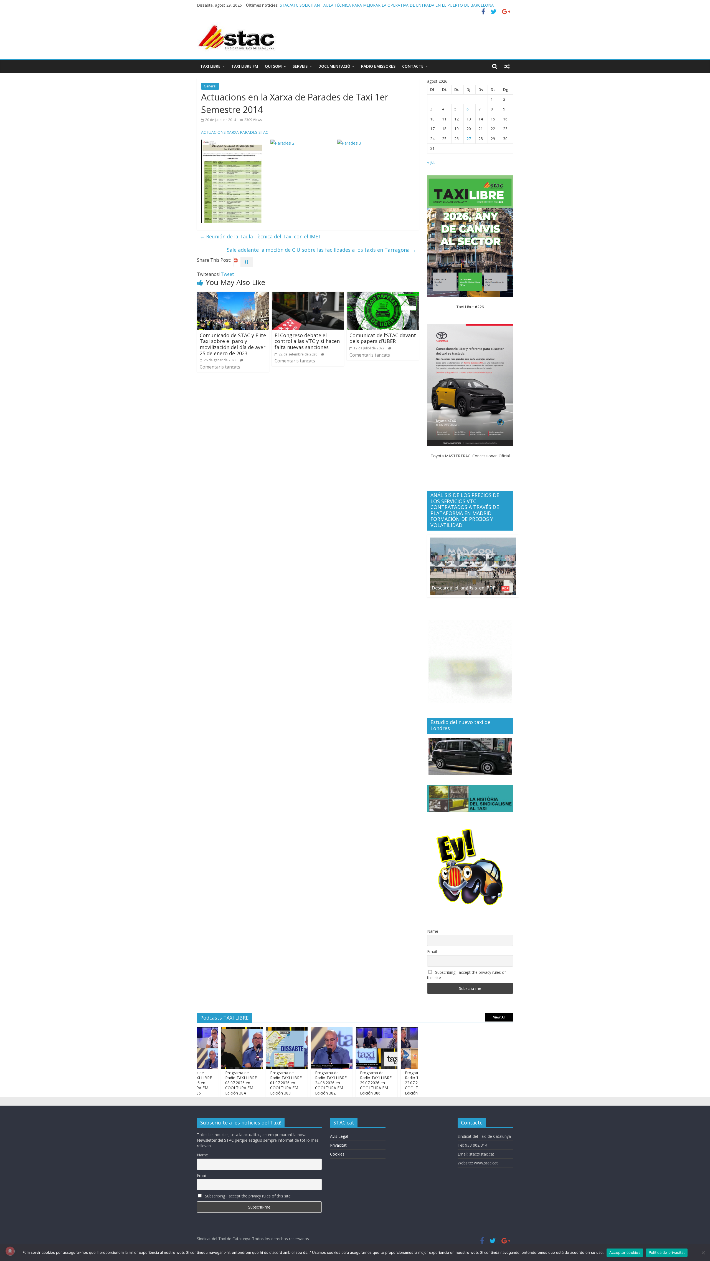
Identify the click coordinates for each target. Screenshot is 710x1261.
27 (468, 138)
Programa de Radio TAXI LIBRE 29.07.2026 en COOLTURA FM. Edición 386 (347, 5)
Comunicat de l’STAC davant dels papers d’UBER (382, 338)
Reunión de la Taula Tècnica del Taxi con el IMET (260, 236)
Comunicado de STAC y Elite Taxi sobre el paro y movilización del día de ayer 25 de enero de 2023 (233, 344)
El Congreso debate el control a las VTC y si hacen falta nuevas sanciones (307, 341)
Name (432, 931)
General (210, 86)
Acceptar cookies (624, 1252)
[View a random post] (507, 66)
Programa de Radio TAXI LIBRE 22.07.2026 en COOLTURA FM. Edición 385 (396, 1083)
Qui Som (273, 66)
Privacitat (338, 1145)
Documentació (334, 66)
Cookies (337, 1154)
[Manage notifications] (10, 1251)
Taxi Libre (210, 66)
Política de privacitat (667, 1252)
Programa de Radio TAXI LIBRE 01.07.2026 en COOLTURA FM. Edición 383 (261, 1083)
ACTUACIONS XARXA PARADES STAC (234, 132)
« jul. (431, 162)
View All (499, 1017)
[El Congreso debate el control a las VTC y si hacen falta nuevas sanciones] (308, 295)
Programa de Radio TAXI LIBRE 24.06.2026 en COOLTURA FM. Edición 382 (306, 1083)
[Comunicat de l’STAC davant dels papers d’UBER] (383, 295)
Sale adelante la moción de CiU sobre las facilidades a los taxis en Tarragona (321, 249)
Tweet (227, 274)
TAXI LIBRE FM (244, 66)
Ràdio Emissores (378, 66)
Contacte (413, 66)
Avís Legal (339, 1136)
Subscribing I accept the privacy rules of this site (466, 975)
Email (432, 951)
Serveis (300, 66)
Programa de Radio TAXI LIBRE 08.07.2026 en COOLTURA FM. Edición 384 (216, 1083)
